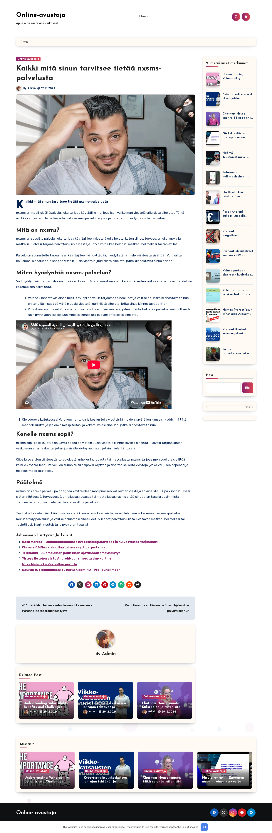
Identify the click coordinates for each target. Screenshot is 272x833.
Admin (32, 88)
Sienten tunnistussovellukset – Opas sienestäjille (237, 351)
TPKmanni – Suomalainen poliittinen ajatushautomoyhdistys (71, 553)
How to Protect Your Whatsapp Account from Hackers (237, 312)
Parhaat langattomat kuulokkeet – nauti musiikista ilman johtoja (236, 234)
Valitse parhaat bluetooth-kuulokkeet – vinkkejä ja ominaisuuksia (237, 273)
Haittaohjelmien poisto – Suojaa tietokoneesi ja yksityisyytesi (234, 194)
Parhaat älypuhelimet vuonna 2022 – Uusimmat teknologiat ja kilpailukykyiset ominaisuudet (238, 253)
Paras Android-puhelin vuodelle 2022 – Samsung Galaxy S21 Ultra (234, 214)
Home (144, 16)
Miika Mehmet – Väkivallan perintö (49, 564)
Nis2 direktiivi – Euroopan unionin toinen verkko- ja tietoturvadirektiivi (236, 136)
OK (204, 827)
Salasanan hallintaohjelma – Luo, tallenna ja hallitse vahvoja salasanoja (235, 175)
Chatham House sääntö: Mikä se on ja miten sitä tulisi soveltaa (161, 707)
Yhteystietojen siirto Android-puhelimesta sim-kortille (66, 558)
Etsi (209, 375)
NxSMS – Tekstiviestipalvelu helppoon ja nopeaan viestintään (237, 155)
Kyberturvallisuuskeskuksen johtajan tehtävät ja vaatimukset (104, 707)
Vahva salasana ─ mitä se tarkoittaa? (236, 292)
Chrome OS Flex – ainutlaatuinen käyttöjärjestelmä (63, 547)
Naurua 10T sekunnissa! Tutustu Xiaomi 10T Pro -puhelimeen (71, 570)
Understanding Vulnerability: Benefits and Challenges (233, 77)
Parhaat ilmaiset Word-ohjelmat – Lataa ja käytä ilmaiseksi (234, 332)
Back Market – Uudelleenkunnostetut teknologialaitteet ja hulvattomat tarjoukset (90, 542)
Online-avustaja (41, 15)
